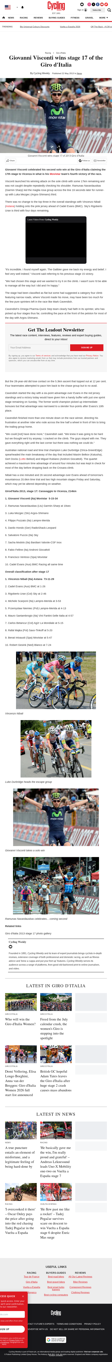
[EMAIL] (11, 947)
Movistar (55, 174)
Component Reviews (80, 1287)
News (11, 18)
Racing (24, 18)
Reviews (38, 18)
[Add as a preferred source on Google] (56, 1340)
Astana (10, 206)
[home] (3, 18)
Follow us (86, 161)
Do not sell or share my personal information (77, 1329)
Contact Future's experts (39, 1324)
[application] (56, 240)
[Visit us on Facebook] (97, 4)
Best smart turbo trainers (56, 1288)
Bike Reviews (80, 1282)
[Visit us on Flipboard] (106, 4)
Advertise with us (37, 1329)
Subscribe (97, 10)
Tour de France (31, 1276)
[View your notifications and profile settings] (22, 7)
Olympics (31, 1292)
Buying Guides (57, 18)
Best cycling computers (56, 1295)
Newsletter (101, 161)
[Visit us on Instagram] (89, 4)
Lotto (23, 459)
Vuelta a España (31, 1287)
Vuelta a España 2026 (70, 26)
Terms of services (43, 356)
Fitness (75, 18)
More (102, 18)
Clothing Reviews (80, 1292)
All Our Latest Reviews (80, 1276)
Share (12, 161)
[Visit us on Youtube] (102, 4)
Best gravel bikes (56, 1282)
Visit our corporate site (93, 1352)
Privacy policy (92, 1324)
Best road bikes (56, 1276)
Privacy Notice (92, 356)
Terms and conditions (69, 1324)
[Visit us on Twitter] (93, 4)
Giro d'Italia (61, 53)
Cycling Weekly (42, 73)
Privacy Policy (14, 1340)
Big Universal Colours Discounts (34, 26)
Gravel (89, 18)
